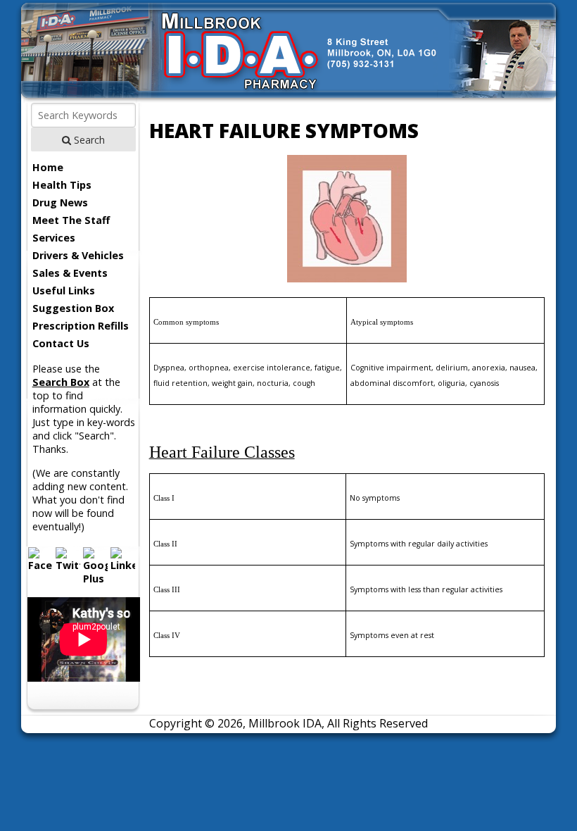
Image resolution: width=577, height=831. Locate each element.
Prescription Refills (80, 325)
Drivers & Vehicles (78, 255)
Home (47, 167)
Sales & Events (70, 273)
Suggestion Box (73, 308)
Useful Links (63, 290)
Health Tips (61, 185)
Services (53, 237)
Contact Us (60, 343)
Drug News (60, 202)
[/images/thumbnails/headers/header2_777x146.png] (288, 98)
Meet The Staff (71, 220)
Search (88, 139)
